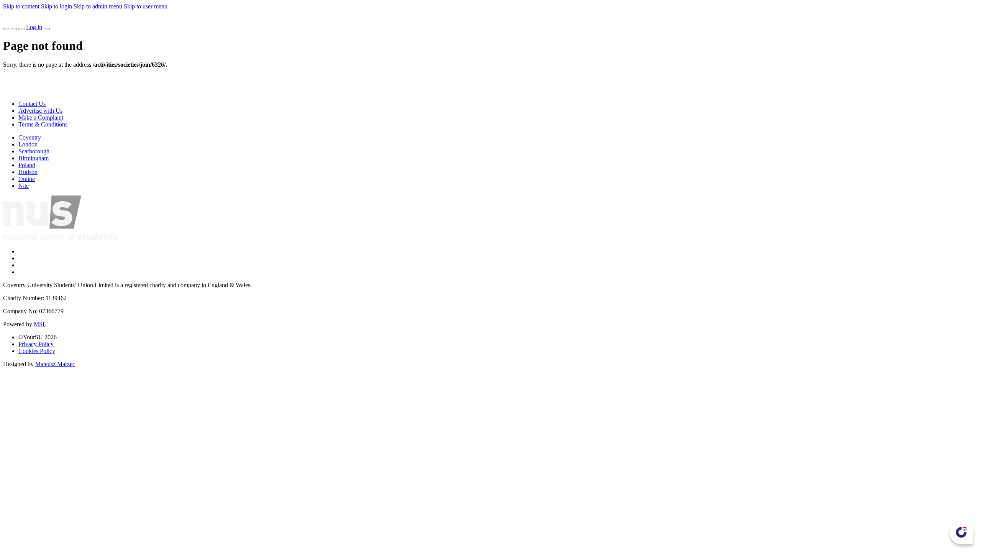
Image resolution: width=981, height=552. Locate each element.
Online (26, 179)
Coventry (29, 137)
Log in (34, 27)
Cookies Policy (36, 351)
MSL (40, 324)
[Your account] (47, 29)
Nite (23, 185)
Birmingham (33, 158)
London (28, 144)
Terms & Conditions (42, 124)
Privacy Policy (36, 344)
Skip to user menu (145, 6)
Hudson (28, 172)
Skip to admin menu (99, 6)
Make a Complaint (40, 117)
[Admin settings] (14, 29)
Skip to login (57, 6)
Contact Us (32, 103)
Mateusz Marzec (55, 364)
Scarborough (33, 151)
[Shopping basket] (21, 29)
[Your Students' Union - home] (9, 20)
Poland (26, 165)
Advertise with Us (40, 110)
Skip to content (22, 6)
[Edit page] (6, 29)
